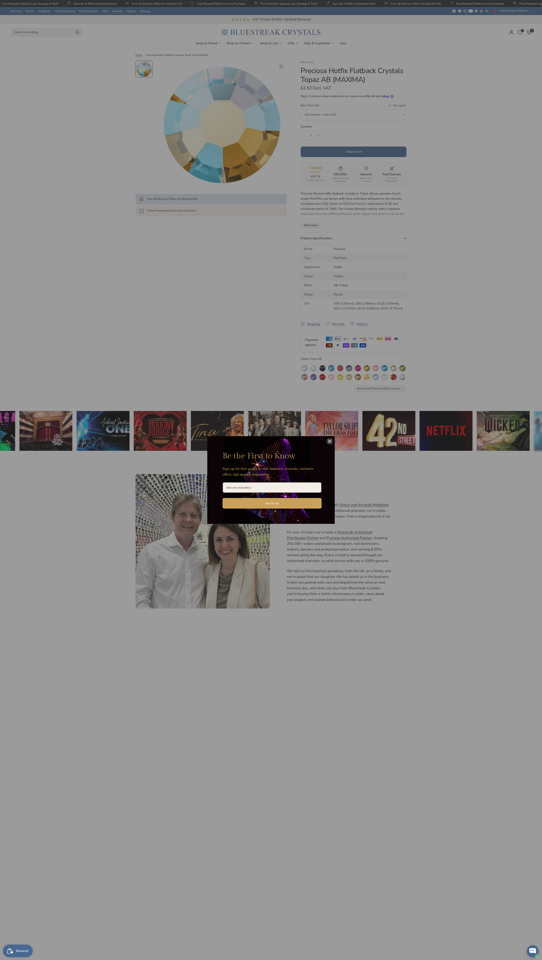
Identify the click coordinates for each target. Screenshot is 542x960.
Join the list (272, 503)
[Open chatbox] (533, 951)
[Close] (330, 441)
